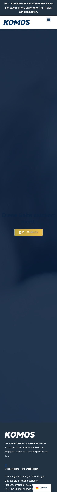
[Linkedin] (6, 465)
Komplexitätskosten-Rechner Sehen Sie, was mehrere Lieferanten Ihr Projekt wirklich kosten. (28, 7)
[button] (48, 19)
